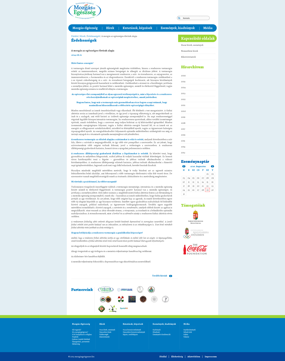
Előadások (156, 332)
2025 (183, 81)
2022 (183, 99)
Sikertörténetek (188, 56)
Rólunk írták (187, 332)
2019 (183, 117)
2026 (183, 75)
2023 (183, 93)
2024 (183, 87)
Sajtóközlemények (189, 330)
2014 (183, 146)
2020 (183, 111)
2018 (183, 122)
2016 (183, 134)
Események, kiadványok (178, 28)
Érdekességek (93, 36)
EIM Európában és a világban (82, 334)
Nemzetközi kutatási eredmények (134, 332)
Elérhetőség (76, 344)
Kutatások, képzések (137, 28)
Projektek (75, 337)
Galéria (185, 334)
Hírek (110, 28)
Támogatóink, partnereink (81, 341)
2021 (183, 105)
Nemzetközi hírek (189, 50)
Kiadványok (157, 330)
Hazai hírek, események (192, 45)
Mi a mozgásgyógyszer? (80, 332)
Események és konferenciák (162, 334)
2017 (183, 128)
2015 (183, 140)
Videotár (186, 337)
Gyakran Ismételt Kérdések (81, 339)
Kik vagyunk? (76, 330)
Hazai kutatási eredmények (132, 330)
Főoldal (74, 36)
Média (208, 28)
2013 (183, 152)
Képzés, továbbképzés (130, 334)
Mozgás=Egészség (85, 28)
